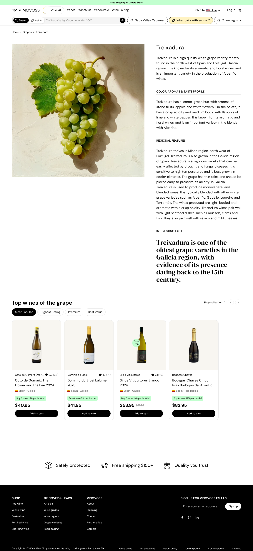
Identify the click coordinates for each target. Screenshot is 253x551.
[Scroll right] (240, 20)
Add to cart (37, 413)
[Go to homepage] (26, 10)
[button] (69, 20)
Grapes (27, 32)
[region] (183, 20)
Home (15, 32)
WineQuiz (84, 10)
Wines (71, 10)
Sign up (233, 506)
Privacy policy (147, 548)
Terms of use (125, 548)
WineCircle (101, 10)
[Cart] (239, 10)
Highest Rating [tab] (50, 312)
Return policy (170, 548)
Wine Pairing (120, 10)
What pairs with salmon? (193, 20)
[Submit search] (122, 20)
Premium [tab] (74, 312)
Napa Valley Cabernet (150, 20)
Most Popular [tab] (24, 312)
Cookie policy (193, 548)
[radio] (21, 20)
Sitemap (236, 548)
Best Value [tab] (95, 312)
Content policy (216, 548)
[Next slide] (238, 302)
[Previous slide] (231, 302)
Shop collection (213, 302)
